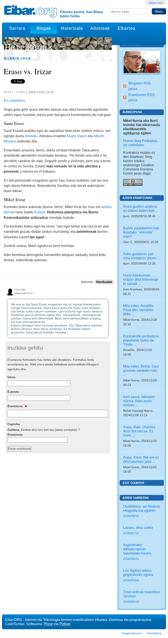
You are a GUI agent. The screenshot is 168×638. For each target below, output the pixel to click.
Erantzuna (15, 406)
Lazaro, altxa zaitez (138, 530)
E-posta (13, 391)
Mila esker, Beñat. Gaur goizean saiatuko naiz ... (141, 370)
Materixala (72, 28)
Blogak (44, 28)
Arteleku (31, 136)
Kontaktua (154, 633)
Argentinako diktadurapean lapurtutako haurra (137, 552)
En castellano (14, 100)
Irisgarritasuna (132, 633)
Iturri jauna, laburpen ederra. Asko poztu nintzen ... (139, 401)
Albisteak (100, 28)
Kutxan (39, 212)
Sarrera (17, 28)
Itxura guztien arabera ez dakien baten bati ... (140, 208)
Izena (11, 377)
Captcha (13, 424)
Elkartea (126, 28)
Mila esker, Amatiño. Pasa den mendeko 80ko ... (138, 310)
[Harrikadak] (141, 62)
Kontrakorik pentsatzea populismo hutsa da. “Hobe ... (141, 340)
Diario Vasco (77, 136)
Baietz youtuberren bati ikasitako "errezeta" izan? (141, 232)
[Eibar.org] (30, 11)
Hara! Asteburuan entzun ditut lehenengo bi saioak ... (141, 279)
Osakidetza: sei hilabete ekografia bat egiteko (141, 511)
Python (65, 624)
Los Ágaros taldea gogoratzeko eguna (138, 575)
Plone (48, 624)
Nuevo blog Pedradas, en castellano (140, 143)
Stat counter (133, 483)
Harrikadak (17, 58)
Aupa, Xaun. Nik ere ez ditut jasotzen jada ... (141, 459)
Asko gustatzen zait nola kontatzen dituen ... (141, 256)
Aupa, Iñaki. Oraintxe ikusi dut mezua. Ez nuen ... (139, 431)
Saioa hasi (156, 2)
